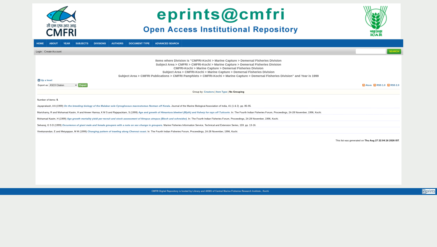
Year (67, 43)
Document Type (139, 43)
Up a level (46, 80)
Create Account (52, 51)
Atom (368, 85)
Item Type (221, 91)
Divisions (100, 43)
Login (39, 51)
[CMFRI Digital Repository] (216, 39)
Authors (117, 43)
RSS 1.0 (381, 85)
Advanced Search (167, 43)
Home (40, 43)
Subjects (82, 43)
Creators (209, 91)
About (53, 43)
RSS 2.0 (394, 85)
